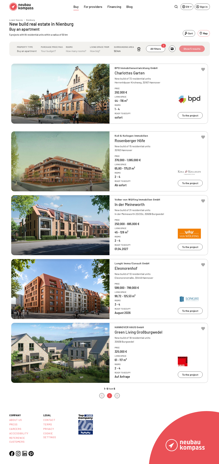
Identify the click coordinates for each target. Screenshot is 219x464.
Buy (76, 7)
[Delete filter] (138, 49)
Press (13, 424)
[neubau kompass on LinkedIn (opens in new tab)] (24, 453)
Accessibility (18, 433)
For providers (93, 7)
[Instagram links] (18, 453)
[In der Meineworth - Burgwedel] (109, 225)
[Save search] (172, 49)
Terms (47, 424)
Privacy (48, 428)
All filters (157, 48)
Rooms (69, 47)
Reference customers (17, 439)
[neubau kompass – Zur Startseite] (21, 7)
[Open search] (176, 7)
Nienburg (30, 20)
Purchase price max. (52, 47)
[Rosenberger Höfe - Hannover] (109, 161)
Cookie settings (49, 435)
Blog (129, 7)
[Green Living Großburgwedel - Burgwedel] (109, 353)
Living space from (99, 47)
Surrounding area (124, 47)
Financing (114, 7)
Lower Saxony (16, 20)
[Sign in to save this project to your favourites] (203, 69)
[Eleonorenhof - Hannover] (109, 289)
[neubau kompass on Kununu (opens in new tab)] (85, 424)
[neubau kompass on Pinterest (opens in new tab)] (31, 453)
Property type (25, 47)
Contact (49, 419)
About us (15, 419)
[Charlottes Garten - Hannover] (109, 94)
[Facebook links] (11, 453)
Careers (15, 428)
